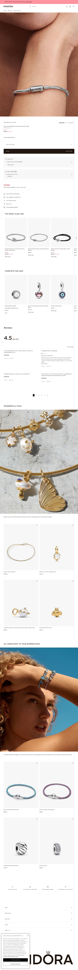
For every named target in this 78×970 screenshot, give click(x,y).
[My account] (66, 6)
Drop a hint (8, 203)
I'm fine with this (15, 960)
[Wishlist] (37, 525)
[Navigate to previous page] (31, 395)
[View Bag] (70, 6)
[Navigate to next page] (47, 395)
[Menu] (73, 6)
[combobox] (70, 346)
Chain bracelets (17, 10)
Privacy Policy (7, 956)
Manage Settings (15, 964)
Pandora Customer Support (58, 360)
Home (5, 10)
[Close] (28, 935)
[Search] (30, 6)
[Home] (8, 6)
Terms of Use (14, 956)
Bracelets (10, 10)
